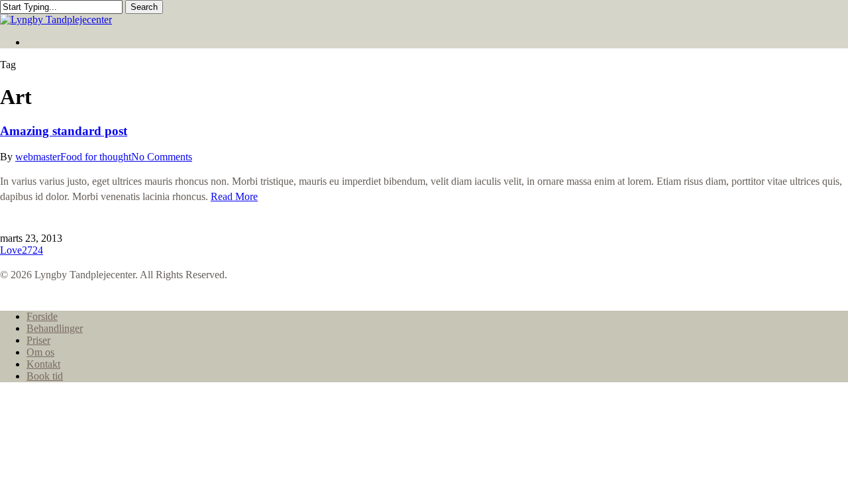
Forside (42, 316)
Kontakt (43, 364)
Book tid (44, 376)
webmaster (37, 156)
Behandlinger (54, 328)
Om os (40, 352)
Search (144, 7)
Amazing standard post (63, 131)
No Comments (161, 156)
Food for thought (95, 156)
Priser (38, 340)
